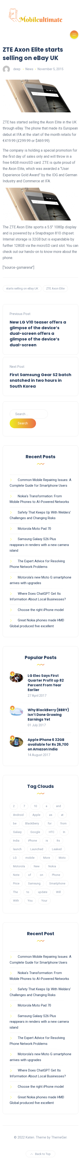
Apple (36, 815)
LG (15, 857)
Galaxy (17, 832)
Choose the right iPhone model (41, 610)
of (29, 875)
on (41, 875)
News (29, 69)
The (15, 892)
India (16, 840)
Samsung (34, 883)
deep (16, 69)
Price (16, 883)
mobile (29, 857)
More (46, 857)
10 (35, 806)
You (30, 900)
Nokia (52, 866)
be (14, 823)
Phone (56, 875)
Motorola (19, 866)
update (42, 892)
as (50, 815)
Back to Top (43, 1154)
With (16, 900)
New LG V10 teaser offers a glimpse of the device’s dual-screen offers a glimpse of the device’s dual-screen (38, 333)
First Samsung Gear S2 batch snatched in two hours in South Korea (40, 380)
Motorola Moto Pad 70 (34, 529)
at (62, 815)
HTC (51, 832)
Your (44, 900)
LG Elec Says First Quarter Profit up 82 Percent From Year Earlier (46, 682)
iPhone (32, 840)
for (50, 823)
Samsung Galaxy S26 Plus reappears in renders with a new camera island (39, 545)
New (37, 866)
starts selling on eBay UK (22, 288)
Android (18, 815)
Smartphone (57, 883)
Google (35, 832)
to (28, 892)
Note (16, 875)
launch (17, 849)
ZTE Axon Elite (55, 288)
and (58, 806)
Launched (36, 849)
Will (58, 892)
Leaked (57, 849)
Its (58, 840)
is (47, 840)
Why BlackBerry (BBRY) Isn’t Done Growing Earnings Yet (48, 715)
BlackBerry (32, 823)
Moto (62, 857)
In (64, 832)
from (63, 823)
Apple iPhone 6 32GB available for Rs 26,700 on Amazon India (48, 744)
